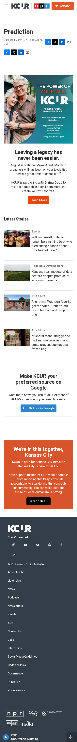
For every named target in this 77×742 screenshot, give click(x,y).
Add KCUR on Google (38, 408)
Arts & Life (38, 295)
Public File (14, 682)
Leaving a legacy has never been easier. (38, 155)
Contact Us (15, 631)
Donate (64, 6)
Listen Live (14, 580)
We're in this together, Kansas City (38, 452)
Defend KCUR (38, 501)
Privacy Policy (16, 690)
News (11, 589)
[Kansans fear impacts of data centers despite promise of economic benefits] (17, 272)
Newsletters (15, 606)
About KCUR (15, 572)
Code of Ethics (17, 665)
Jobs (11, 639)
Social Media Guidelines (22, 656)
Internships (15, 648)
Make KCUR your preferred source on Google (38, 382)
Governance (15, 673)
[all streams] (72, 737)
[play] (6, 737)
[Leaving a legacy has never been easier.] (38, 109)
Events (12, 614)
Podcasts (14, 597)
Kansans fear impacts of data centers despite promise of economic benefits (52, 276)
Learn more (38, 200)
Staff (11, 622)
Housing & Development (47, 265)
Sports (36, 231)
